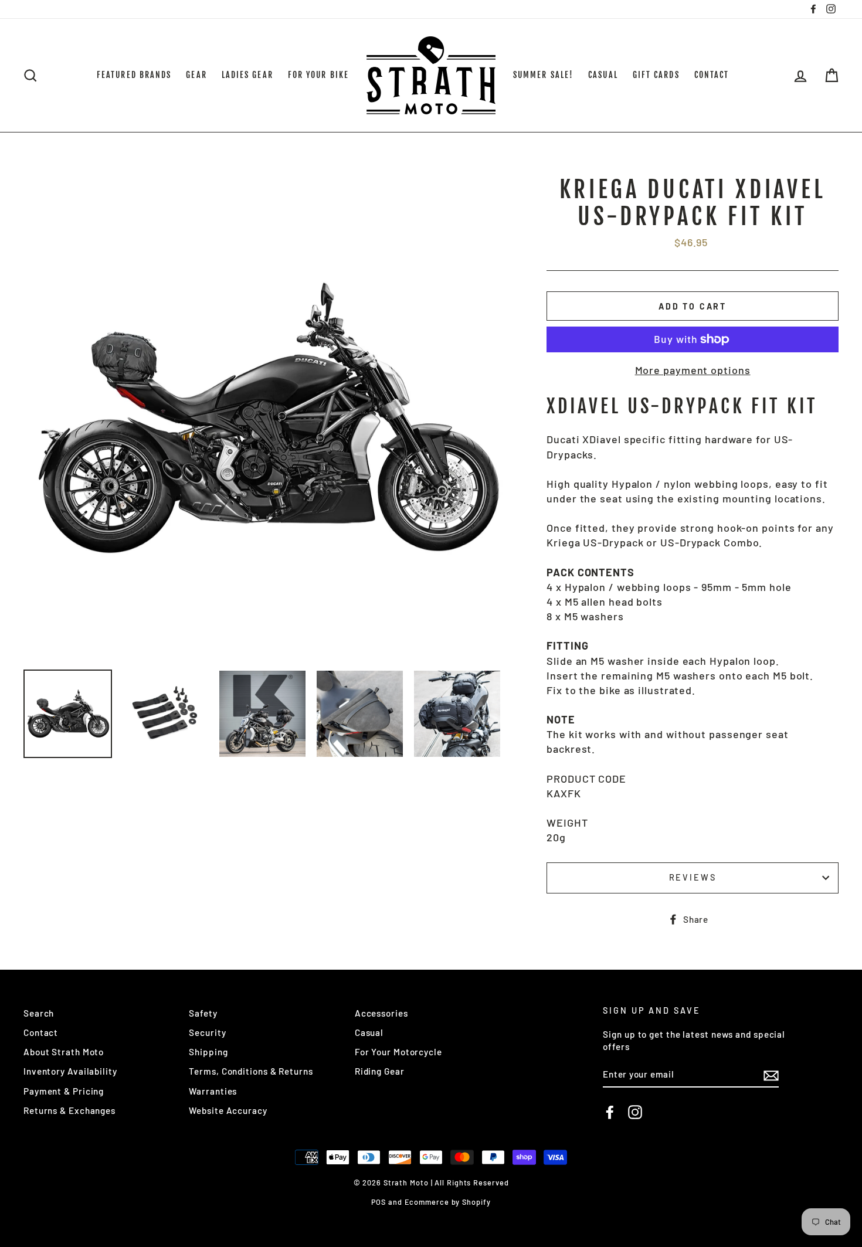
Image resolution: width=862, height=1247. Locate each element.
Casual (369, 1032)
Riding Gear (380, 1071)
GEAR (196, 75)
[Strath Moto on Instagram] (635, 1112)
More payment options (693, 369)
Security (207, 1032)
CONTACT (711, 75)
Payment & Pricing (63, 1091)
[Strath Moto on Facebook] (610, 1112)
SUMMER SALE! (543, 75)
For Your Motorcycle (398, 1051)
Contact (40, 1032)
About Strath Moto (63, 1051)
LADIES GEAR (247, 75)
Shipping (208, 1051)
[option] (265, 418)
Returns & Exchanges (69, 1110)
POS (378, 1202)
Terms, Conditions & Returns (251, 1071)
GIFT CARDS (656, 75)
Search (38, 1013)
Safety (203, 1013)
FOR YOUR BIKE (318, 75)
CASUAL (603, 75)
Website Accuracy (228, 1110)
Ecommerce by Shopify (448, 1202)
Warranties (213, 1091)
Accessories (381, 1013)
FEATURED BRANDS (134, 75)
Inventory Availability (70, 1071)
